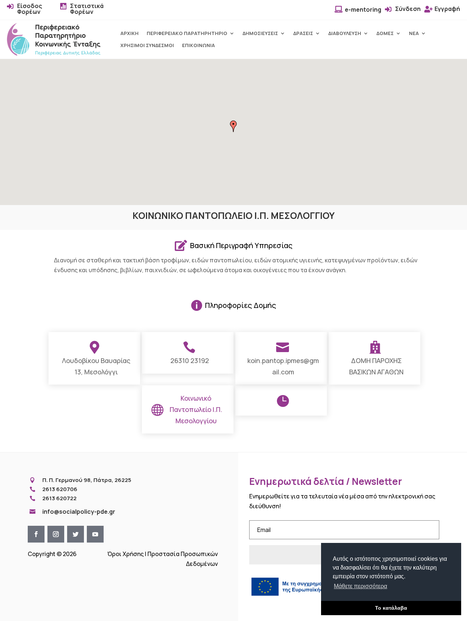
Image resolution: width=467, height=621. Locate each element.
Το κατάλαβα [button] (391, 608)
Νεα (414, 33)
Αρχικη (129, 33)
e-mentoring (363, 9)
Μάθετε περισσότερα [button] (360, 586)
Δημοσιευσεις (260, 33)
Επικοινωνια (198, 45)
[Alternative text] (53, 54)
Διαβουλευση (344, 33)
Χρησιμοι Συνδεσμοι (147, 45)
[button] (233, 126)
